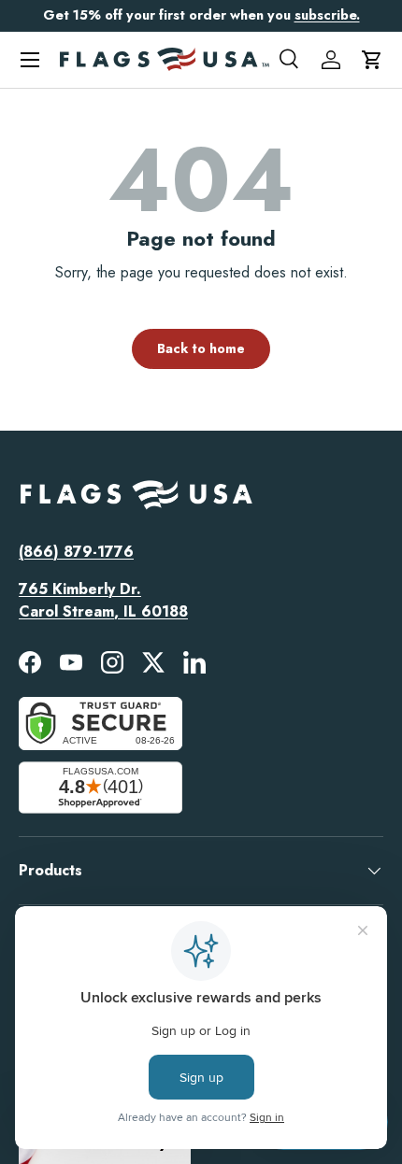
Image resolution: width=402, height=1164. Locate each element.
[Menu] (29, 59)
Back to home (201, 348)
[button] (372, 59)
